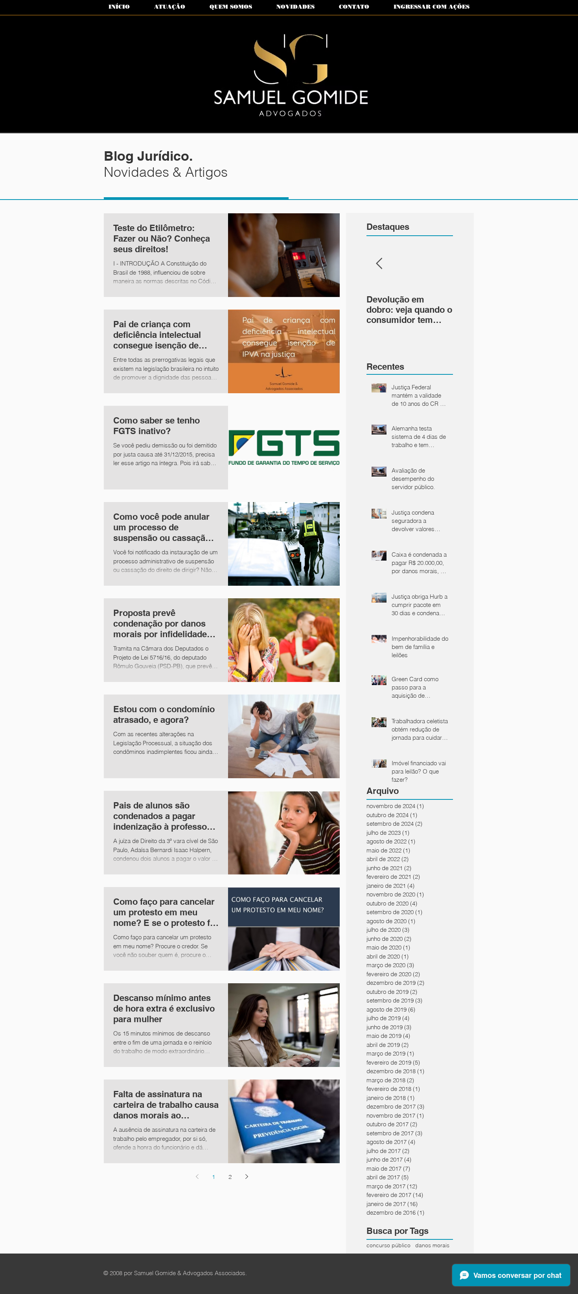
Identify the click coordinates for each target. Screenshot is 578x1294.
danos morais (432, 1245)
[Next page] (246, 1176)
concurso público (388, 1245)
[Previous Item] (379, 264)
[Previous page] (197, 1176)
